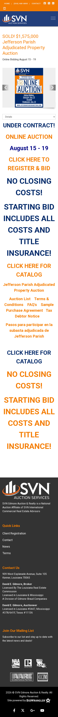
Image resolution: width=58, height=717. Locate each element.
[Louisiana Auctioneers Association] (41, 663)
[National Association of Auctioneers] (16, 663)
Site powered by (17, 700)
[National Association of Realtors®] (28, 663)
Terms (6, 553)
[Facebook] (45, 3)
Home (7, 3)
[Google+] (53, 3)
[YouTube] (4, 8)
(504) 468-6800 (21, 3)
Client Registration (14, 533)
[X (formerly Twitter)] (49, 3)
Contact (36, 3)
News (6, 546)
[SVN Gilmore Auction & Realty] (14, 19)
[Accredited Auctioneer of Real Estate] (21, 677)
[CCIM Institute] (43, 677)
